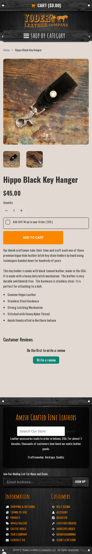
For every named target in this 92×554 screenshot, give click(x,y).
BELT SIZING (63, 506)
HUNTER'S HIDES (65, 528)
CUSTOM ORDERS (66, 523)
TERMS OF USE (18, 512)
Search (70, 431)
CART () (48, 5)
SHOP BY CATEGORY (47, 36)
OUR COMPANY (18, 534)
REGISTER (61, 517)
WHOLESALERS (18, 523)
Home (6, 50)
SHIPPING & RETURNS (22, 506)
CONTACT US (17, 539)
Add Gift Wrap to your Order (33, 221)
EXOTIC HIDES (18, 528)
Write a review (46, 360)
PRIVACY (15, 517)
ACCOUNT (62, 512)
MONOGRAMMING (66, 534)
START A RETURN (66, 539)
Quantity (8, 202)
